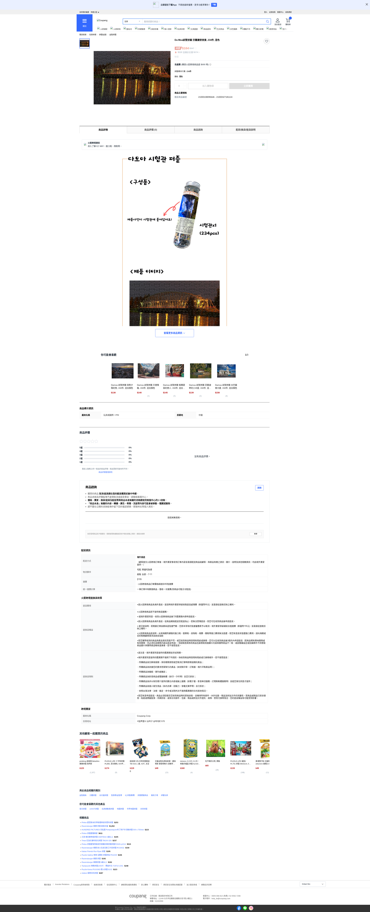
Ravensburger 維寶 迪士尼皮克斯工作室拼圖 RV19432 (103, 848)
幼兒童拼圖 (103, 795)
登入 (265, 12)
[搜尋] (267, 21)
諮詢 (259, 488)
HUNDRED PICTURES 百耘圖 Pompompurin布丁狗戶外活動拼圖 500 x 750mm (113, 830)
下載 (214, 5)
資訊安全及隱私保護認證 (172, 884)
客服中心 (280, 12)
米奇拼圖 (143, 809)
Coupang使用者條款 (82, 884)
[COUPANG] (138, 897)
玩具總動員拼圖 (108, 809)
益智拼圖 (112, 35)
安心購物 (144, 884)
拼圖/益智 (103, 35)
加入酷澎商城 (192, 884)
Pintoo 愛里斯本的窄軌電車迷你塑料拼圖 (97, 823)
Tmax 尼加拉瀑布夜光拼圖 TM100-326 (97, 841)
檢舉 (255, 534)
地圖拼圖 (120, 809)
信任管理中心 (112, 884)
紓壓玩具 (164, 795)
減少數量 (185, 84)
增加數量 (185, 87)
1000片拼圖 (94, 809)
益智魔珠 (82, 795)
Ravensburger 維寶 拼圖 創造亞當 (95, 826)
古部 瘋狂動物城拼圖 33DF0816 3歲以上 (97, 837)
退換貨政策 (98, 884)
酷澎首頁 (82, 35)
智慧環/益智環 (116, 795)
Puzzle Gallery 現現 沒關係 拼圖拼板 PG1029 (99, 855)
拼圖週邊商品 (143, 795)
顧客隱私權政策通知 (129, 884)
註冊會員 (272, 12)
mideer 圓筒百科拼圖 (90, 873)
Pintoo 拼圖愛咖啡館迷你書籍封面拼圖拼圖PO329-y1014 (104, 844)
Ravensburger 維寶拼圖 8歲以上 (94, 862)
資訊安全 (155, 884)
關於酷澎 (47, 884)
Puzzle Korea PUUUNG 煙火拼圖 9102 (97, 869)
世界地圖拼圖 (132, 809)
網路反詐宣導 (206, 884)
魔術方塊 (154, 795)
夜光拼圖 (82, 809)
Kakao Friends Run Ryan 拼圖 (93, 851)
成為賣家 (288, 12)
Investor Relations (62, 884)
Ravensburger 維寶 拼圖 (91, 859)
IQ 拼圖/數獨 (130, 795)
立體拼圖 (92, 795)
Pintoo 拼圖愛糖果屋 (90, 833)
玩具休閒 (92, 35)
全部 (126, 22)
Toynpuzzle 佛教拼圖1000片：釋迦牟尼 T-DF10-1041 (102, 866)
